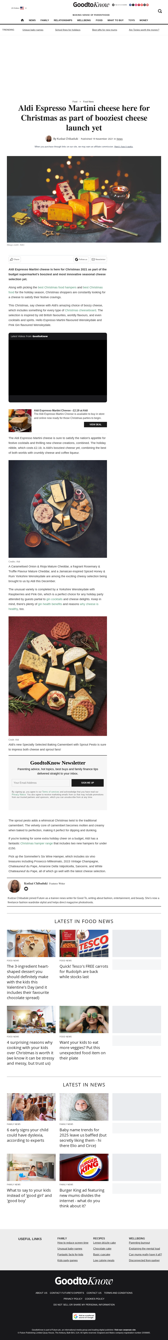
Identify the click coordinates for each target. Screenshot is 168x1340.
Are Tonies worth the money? (144, 29)
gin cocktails (54, 599)
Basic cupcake (101, 1254)
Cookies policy (94, 1298)
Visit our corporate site (125, 1330)
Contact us (94, 1293)
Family (45, 20)
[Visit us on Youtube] (147, 5)
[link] (20, 420)
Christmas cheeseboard (80, 310)
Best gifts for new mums (104, 29)
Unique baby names (32, 29)
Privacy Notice (19, 794)
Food (99, 20)
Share (16, 259)
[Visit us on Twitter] (133, 5)
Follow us (83, 259)
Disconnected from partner (144, 1260)
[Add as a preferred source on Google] (84, 1316)
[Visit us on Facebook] (130, 5)
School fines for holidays (67, 29)
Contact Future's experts (67, 1293)
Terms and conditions (118, 1293)
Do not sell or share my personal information (84, 1304)
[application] (58, 367)
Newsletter (100, 259)
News (32, 20)
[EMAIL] (27, 889)
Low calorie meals (103, 1260)
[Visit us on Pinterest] (139, 5)
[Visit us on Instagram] (136, 5)
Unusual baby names (69, 1248)
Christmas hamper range (36, 843)
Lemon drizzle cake (104, 1242)
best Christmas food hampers (57, 287)
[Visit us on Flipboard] (142, 5)
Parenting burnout (139, 1242)
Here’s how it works (123, 146)
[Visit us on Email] (144, 5)
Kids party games (67, 1260)
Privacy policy (73, 1298)
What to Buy (115, 20)
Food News (88, 101)
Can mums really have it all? (145, 1254)
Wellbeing (84, 20)
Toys (131, 20)
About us (41, 1293)
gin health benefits (50, 604)
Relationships (63, 20)
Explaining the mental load (144, 1248)
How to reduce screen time (72, 1242)
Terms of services (51, 792)
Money (144, 20)
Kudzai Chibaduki (67, 139)
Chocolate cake (102, 1248)
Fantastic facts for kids (70, 1254)
